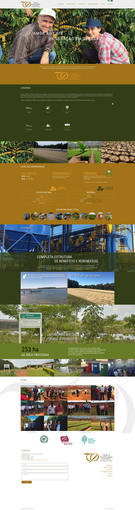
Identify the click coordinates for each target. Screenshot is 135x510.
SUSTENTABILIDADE (93, 4)
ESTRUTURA (81, 4)
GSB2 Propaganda (110, 508)
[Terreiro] (51, 152)
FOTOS (103, 4)
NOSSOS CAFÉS (71, 4)
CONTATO (110, 4)
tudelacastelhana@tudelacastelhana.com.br (34, 460)
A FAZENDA (61, 4)
